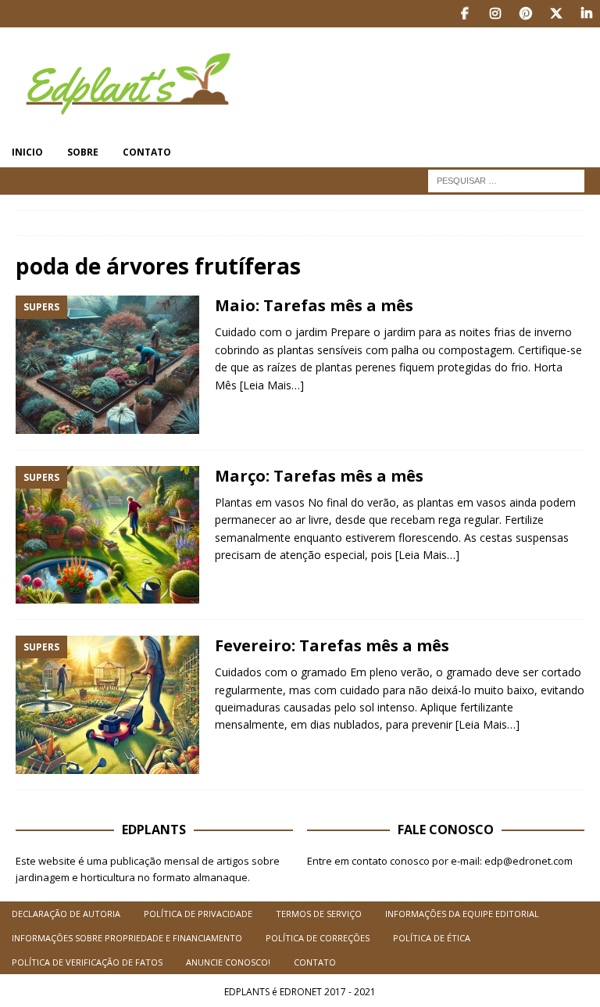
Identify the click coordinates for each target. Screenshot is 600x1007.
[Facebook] (464, 13)
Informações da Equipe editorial (462, 913)
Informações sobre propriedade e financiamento (127, 938)
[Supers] (107, 364)
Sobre (82, 152)
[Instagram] (495, 13)
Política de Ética (431, 938)
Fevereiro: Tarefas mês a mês (332, 645)
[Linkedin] (586, 13)
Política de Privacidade (198, 913)
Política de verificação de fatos (87, 962)
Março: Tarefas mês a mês (319, 475)
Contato (147, 152)
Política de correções (318, 938)
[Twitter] (556, 13)
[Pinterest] (525, 13)
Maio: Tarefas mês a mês (314, 305)
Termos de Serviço (319, 913)
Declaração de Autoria (66, 913)
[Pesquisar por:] (506, 179)
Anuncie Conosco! (228, 962)
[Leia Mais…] (272, 385)
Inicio (27, 152)
